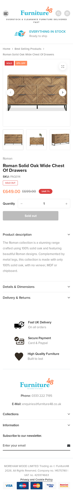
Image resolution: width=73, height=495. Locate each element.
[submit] (67, 445)
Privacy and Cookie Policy (36, 479)
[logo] (36, 384)
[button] (6, 14)
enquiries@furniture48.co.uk (41, 404)
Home (6, 49)
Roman (7, 158)
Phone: (26, 395)
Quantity (9, 203)
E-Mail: (16, 404)
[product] (62, 66)
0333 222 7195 (42, 395)
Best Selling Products (28, 49)
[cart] (67, 13)
